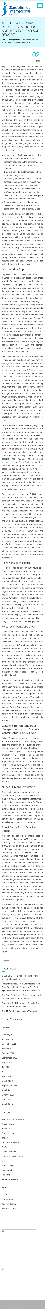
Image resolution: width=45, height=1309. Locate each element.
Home (4, 40)
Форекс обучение (10, 1179)
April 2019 (6, 1099)
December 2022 (9, 1044)
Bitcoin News (8, 1124)
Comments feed (9, 1204)
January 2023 (8, 1039)
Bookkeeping (8, 1133)
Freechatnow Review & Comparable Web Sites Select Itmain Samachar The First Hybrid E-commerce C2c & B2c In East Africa (22, 987)
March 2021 (7, 1090)
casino (5, 1138)
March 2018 (7, 1104)
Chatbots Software (10, 1142)
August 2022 (7, 1062)
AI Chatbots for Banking (13, 1119)
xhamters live (8, 462)
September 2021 (9, 1085)
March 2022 (7, 1081)
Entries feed (7, 1199)
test (3, 1161)
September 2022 (9, 1058)
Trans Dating (8, 1165)
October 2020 (8, 1095)
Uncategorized (13, 40)
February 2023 (8, 1035)
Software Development (12, 1156)
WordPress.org (9, 1208)
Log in (4, 1195)
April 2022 (6, 1076)
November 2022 (9, 1048)
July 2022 (6, 1067)
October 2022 (8, 1053)
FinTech (5, 1147)
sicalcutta (17, 1304)
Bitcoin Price (7, 1128)
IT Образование (9, 1152)
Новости (6, 1175)
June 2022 (6, 1072)
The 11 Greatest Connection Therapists (20, 1011)
